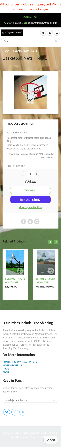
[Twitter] (6, 412)
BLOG (6, 372)
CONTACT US (30, 16)
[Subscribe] (54, 400)
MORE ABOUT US (12, 365)
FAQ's (6, 368)
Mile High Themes (20, 437)
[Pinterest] (22, 412)
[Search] (56, 41)
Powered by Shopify (40, 437)
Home (6, 50)
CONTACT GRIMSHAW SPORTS (20, 362)
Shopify (44, 432)
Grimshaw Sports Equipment (25, 432)
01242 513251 (15, 22)
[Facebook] (14, 412)
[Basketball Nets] (30, 92)
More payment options (30, 207)
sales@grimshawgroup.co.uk (42, 22)
